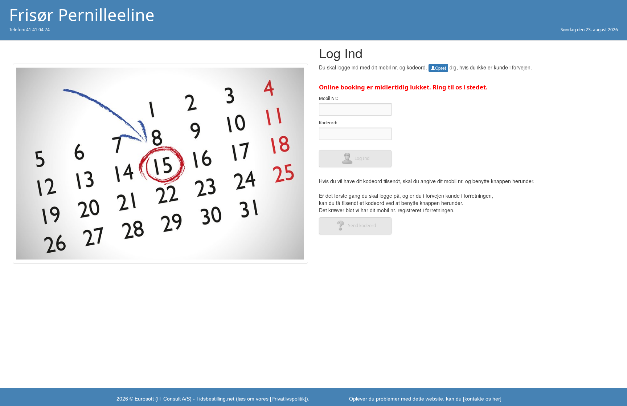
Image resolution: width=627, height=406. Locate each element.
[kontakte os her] (482, 399)
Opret (440, 68)
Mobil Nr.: (328, 98)
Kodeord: (328, 123)
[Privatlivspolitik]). (290, 399)
